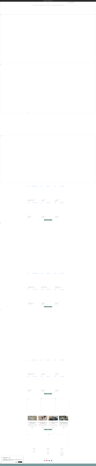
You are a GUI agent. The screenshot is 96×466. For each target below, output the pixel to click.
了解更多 (13, 460)
